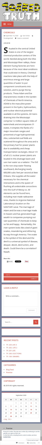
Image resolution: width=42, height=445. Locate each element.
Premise (9, 372)
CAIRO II (20, 279)
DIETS (7, 275)
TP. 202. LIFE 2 (11, 347)
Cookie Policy (7, 437)
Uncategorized (8, 38)
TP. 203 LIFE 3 (11, 345)
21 (11, 413)
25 (31, 413)
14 (11, 410)
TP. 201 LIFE (10, 350)
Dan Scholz (26, 36)
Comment (31, 310)
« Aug (5, 419)
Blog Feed (10, 369)
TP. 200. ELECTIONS (13, 353)
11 (31, 406)
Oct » (9, 419)
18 (31, 410)
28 (11, 416)
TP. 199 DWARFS (12, 356)
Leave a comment (23, 38)
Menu (9, 24)
